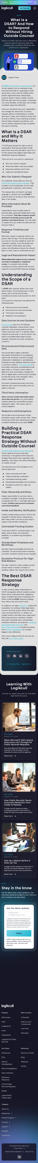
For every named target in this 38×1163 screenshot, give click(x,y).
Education (25, 1033)
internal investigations (14, 630)
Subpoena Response (5, 1078)
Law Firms (25, 1029)
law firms (19, 625)
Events (23, 1066)
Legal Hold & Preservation (6, 1096)
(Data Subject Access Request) (17, 86)
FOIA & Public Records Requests (9, 1085)
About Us (5, 1109)
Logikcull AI (6, 1026)
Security (5, 1131)
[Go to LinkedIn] (19, 1157)
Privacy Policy (17, 927)
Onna (4, 1031)
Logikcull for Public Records (9, 1040)
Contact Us (6, 1135)
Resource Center (27, 1053)
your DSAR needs (16, 638)
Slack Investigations (9, 1069)
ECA (3, 1057)
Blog (23, 1057)
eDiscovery (23, 606)
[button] (34, 8)
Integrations (6, 1035)
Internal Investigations (7, 1063)
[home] (8, 8)
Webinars (24, 1062)
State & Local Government (26, 1023)
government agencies (10, 627)
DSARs (4, 1091)
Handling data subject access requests (16, 451)
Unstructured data (25, 365)
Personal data (7, 325)
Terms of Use (29, 1151)
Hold (3, 1022)
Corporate (25, 1017)
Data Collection (7, 1073)
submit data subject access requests (15, 183)
